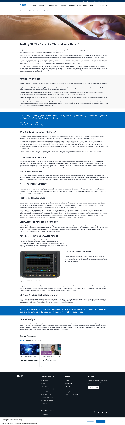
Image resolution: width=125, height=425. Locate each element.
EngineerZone (68, 383)
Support (67, 380)
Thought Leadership (31, 340)
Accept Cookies (101, 421)
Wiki (66, 389)
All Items (22, 340)
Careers (43, 383)
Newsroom (44, 386)
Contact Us (44, 403)
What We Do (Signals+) (47, 389)
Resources (68, 386)
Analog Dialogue (69, 392)
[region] (62, 421)
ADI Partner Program (47, 400)
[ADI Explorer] (100, 5)
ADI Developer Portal (71, 395)
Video (39, 340)
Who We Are (44, 380)
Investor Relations (46, 392)
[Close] (122, 421)
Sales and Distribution (47, 397)
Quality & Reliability (46, 395)
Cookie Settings (90, 421)
